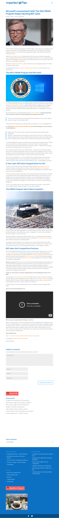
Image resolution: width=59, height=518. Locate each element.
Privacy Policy (10, 481)
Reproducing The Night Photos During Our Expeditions (18, 402)
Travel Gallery (10, 464)
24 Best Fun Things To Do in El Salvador (16, 462)
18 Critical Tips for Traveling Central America (17, 460)
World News (21, 16)
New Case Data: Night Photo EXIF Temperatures (17, 404)
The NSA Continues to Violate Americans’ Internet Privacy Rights (25, 335)
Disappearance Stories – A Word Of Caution (17, 454)
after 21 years (28, 257)
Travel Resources (11, 479)
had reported (40, 123)
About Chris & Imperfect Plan (14, 472)
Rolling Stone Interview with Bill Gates (20, 126)
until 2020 (41, 168)
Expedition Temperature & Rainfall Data (15, 407)
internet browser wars (30, 256)
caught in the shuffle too (17, 63)
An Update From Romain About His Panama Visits (17, 400)
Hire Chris (9, 477)
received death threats (40, 278)
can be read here (35, 112)
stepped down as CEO (42, 166)
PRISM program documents (16, 56)
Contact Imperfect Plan (12, 474)
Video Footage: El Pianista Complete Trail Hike (16, 409)
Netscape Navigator (37, 254)
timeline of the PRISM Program (20, 338)
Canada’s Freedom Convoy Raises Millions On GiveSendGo (19, 411)
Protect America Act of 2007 (17, 105)
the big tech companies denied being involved (29, 68)
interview (22, 157)
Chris (8, 16)
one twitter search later (42, 238)
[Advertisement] (29, 426)
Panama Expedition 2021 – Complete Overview (17, 413)
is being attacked (46, 280)
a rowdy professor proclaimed (20, 277)
